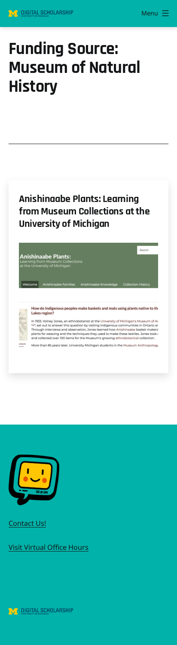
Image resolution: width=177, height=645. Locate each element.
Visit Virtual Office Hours (48, 547)
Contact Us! (27, 523)
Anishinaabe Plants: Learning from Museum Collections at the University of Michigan (84, 211)
